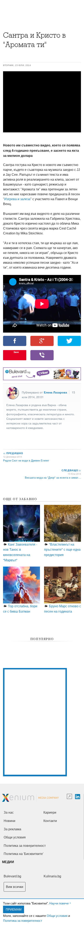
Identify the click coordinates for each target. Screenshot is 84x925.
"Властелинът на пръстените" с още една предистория (62, 549)
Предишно (13, 453)
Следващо (71, 470)
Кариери (49, 812)
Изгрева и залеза (17, 199)
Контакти (50, 821)
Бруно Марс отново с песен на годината (62, 609)
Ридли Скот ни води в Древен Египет (26, 460)
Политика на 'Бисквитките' (23, 854)
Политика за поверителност (22, 920)
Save (16, 352)
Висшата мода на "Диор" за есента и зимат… (53, 477)
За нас (9, 812)
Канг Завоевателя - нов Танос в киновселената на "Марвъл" (20, 552)
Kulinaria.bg (52, 876)
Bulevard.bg (12, 876)
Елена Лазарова (55, 392)
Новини (9, 821)
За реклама (12, 829)
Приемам (14, 909)
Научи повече (59, 903)
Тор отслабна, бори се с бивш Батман (20, 609)
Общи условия (57, 915)
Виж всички (14, 887)
